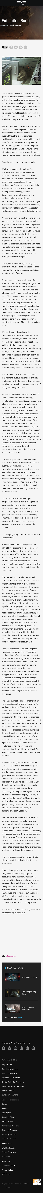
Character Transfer (9, 1130)
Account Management (10, 1100)
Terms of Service (8, 1166)
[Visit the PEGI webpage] (37, 1182)
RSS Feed (6, 1174)
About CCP (6, 1161)
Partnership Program (10, 1126)
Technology (11, 956)
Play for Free (7, 1065)
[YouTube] (15, 1048)
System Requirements (11, 1078)
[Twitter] (9, 1048)
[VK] (33, 1048)
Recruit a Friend (8, 1117)
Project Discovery (9, 1152)
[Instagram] (27, 1048)
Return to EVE (7, 1121)
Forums (5, 1108)
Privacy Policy (7, 1170)
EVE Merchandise (9, 1148)
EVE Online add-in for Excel (13, 1086)
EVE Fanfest (7, 1143)
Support (5, 1104)
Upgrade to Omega (9, 1073)
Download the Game (10, 1069)
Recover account (8, 1091)
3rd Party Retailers (9, 1134)
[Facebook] (3, 1048)
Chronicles (7, 25)
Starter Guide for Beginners (13, 1082)
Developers (6, 1113)
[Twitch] (21, 1048)
